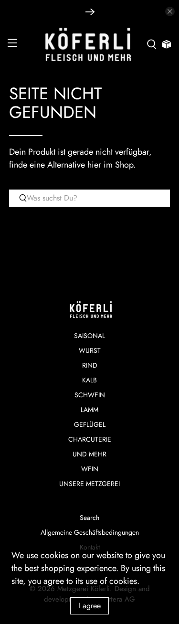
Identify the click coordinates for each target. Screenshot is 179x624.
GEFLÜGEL (89, 424)
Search (89, 517)
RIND (89, 365)
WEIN (89, 469)
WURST (90, 350)
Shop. (125, 165)
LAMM (89, 409)
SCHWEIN (89, 395)
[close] (170, 11)
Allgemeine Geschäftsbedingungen (90, 532)
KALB (89, 380)
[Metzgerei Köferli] (90, 44)
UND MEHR (89, 454)
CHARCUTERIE (89, 439)
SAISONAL (89, 335)
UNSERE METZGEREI (89, 483)
